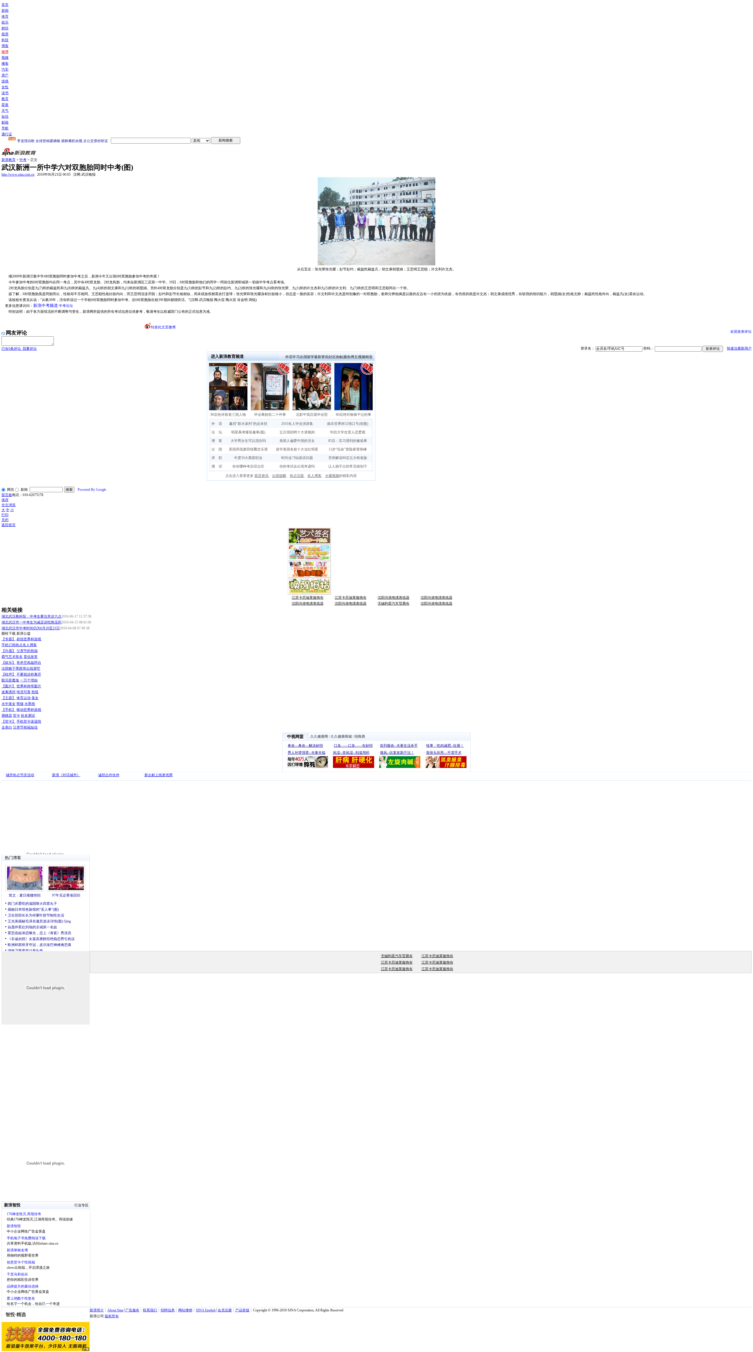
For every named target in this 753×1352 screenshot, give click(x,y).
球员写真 (23, 692)
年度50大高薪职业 (248, 458)
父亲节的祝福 (27, 651)
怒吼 (35, 692)
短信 (5, 116)
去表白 (6, 727)
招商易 (359, 736)
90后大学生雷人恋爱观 (347, 432)
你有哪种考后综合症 (248, 466)
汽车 (5, 69)
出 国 (216, 449)
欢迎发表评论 (741, 332)
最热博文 (351, 357)
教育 (5, 99)
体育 (5, 16)
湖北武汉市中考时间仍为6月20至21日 (30, 628)
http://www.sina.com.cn (17, 174)
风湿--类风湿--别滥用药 (351, 753)
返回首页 (8, 525)
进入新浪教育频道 (227, 356)
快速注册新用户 (739, 348)
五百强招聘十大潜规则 (297, 432)
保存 (5, 500)
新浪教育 (8, 160)
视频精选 (365, 357)
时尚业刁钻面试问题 (297, 458)
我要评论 (19, 349)
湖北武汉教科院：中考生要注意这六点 (31, 616)
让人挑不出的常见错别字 (347, 466)
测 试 (216, 466)
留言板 (6, 495)
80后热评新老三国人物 (228, 415)
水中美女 (8, 704)
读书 (5, 93)
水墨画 (29, 704)
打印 (5, 515)
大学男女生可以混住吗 (248, 441)
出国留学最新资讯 (314, 357)
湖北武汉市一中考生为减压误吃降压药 (31, 622)
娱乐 (5, 22)
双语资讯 (261, 476)
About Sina (115, 1310)
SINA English (206, 1310)
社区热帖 (336, 357)
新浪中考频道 (45, 305)
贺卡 (16, 716)
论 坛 (216, 432)
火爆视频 (332, 476)
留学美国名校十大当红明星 (297, 449)
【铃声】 (8, 674)
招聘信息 (168, 1310)
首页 (5, 5)
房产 (5, 75)
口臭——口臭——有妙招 (353, 746)
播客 (5, 63)
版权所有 (112, 1316)
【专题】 (8, 639)
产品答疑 (242, 1310)
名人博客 (314, 476)
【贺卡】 (8, 721)
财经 (5, 28)
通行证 (6, 134)
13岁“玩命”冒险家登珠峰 (348, 449)
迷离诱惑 (8, 692)
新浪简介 (97, 1310)
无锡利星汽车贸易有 (393, 603)
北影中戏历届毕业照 (312, 415)
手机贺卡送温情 (28, 721)
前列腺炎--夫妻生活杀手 (399, 746)
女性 (5, 87)
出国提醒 (279, 476)
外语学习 (292, 357)
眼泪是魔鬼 (10, 680)
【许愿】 (8, 651)
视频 (5, 58)
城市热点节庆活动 (20, 775)
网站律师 (185, 1310)
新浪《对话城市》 (66, 775)
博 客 (216, 441)
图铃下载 (8, 633)
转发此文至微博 (163, 327)
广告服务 (132, 1310)
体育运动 (23, 698)
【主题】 (8, 698)
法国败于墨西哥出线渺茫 (20, 668)
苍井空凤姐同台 (28, 663)
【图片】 (8, 686)
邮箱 (5, 122)
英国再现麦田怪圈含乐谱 (248, 449)
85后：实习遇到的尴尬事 (347, 441)
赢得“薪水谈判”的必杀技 (248, 424)
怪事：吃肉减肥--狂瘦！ (445, 746)
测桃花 (6, 716)
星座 (5, 105)
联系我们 (150, 1310)
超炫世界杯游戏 (28, 639)
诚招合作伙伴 (108, 775)
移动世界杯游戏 (28, 710)
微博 (5, 52)
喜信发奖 (31, 657)
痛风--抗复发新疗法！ (397, 753)
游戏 (5, 81)
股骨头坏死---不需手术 (444, 753)
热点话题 (297, 476)
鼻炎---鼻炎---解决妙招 (305, 746)
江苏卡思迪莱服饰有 (308, 598)
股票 (5, 34)
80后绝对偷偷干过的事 (353, 415)
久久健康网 (319, 736)
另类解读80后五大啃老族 (347, 458)
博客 (5, 46)
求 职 (216, 458)
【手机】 (8, 710)
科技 (5, 40)
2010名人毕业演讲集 (297, 424)
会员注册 (225, 1310)
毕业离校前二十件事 (270, 415)
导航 (5, 128)
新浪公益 (23, 633)
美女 (35, 698)
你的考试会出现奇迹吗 (297, 466)
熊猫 (20, 704)
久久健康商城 (341, 736)
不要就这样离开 (28, 674)
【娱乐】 (8, 663)
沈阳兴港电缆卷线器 (393, 598)
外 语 (216, 424)
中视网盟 (295, 736)
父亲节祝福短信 (25, 727)
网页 (10, 490)
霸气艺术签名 (12, 657)
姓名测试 (28, 716)
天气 (5, 111)
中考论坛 (66, 306)
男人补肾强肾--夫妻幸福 (306, 753)
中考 (22, 160)
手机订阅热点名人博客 (19, 645)
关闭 (5, 520)
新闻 (5, 11)
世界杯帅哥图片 (28, 686)
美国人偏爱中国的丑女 (297, 441)
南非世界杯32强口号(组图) (347, 424)
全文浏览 (8, 505)
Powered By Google (92, 490)
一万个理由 (29, 680)
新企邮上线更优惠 (158, 775)
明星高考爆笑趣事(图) (248, 432)
